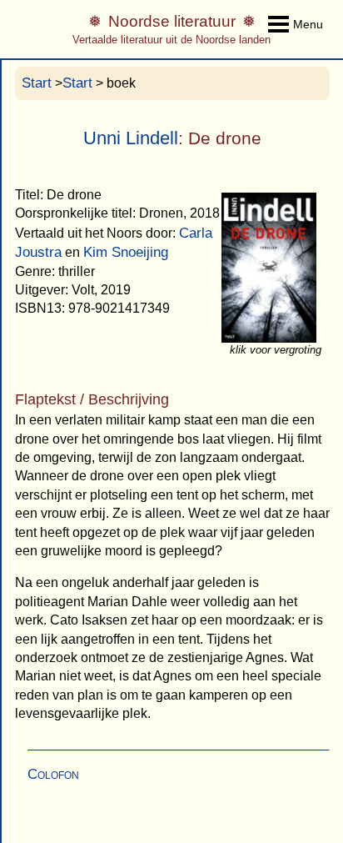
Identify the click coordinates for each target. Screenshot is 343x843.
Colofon (53, 774)
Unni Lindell (130, 138)
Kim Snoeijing (125, 252)
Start (37, 83)
